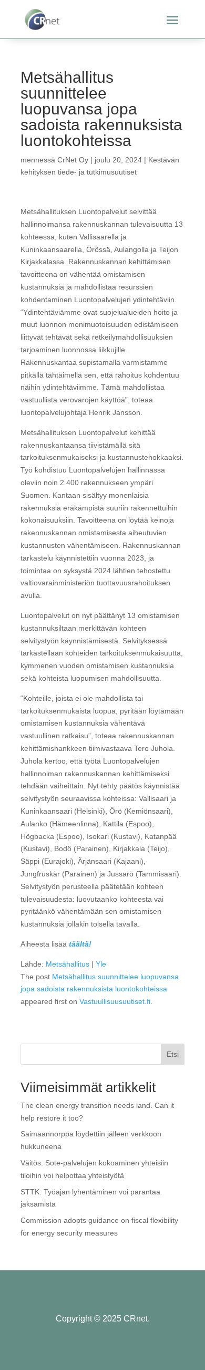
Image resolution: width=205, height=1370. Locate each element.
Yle (101, 964)
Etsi (173, 1054)
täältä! (80, 944)
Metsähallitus (67, 964)
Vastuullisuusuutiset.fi (114, 1001)
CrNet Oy (72, 160)
